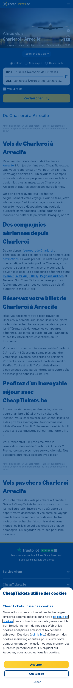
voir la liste (38, 634)
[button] (36, 682)
